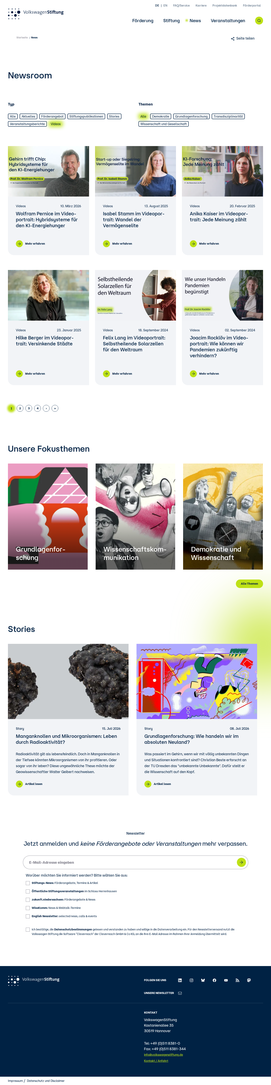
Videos (56, 124)
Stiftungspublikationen (86, 116)
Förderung (142, 20)
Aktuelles (28, 116)
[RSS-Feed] (237, 980)
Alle (13, 116)
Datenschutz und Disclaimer (46, 1080)
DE (157, 5)
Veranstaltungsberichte (27, 124)
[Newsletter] (180, 993)
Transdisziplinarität (228, 116)
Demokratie (160, 116)
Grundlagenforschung (191, 116)
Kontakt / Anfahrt (156, 1060)
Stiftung (171, 20)
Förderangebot (52, 116)
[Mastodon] (249, 980)
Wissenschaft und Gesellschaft (163, 124)
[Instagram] (191, 980)
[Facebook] (214, 980)
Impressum (15, 1080)
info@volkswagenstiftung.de (163, 1054)
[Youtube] (226, 980)
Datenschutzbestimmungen (73, 929)
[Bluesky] (203, 980)
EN (165, 5)
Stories (114, 116)
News (195, 20)
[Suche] (259, 21)
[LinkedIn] (180, 980)
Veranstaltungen (228, 20)
